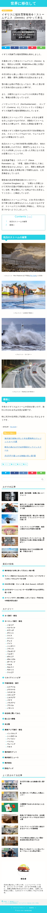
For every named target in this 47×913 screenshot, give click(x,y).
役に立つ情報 (10, 719)
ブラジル (10, 705)
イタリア (10, 625)
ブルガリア (11, 651)
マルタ (9, 664)
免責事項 (31, 907)
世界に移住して (23, 3)
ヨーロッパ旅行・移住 (13, 621)
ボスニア (10, 656)
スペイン (10, 638)
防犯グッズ (9, 768)
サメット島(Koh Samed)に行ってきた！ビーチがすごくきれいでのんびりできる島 (25, 577)
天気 (19, 464)
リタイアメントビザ (12, 677)
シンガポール (12, 736)
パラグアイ (11, 703)
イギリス (6, 464)
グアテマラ (11, 689)
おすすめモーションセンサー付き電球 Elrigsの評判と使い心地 (25, 591)
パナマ (9, 700)
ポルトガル (11, 659)
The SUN (33, 275)
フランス (10, 649)
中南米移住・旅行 (12, 683)
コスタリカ (11, 692)
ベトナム (10, 741)
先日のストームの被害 (18, 221)
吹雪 (13, 464)
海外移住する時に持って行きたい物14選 (20, 570)
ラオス (9, 747)
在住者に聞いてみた (12, 713)
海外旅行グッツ (11, 752)
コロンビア (11, 695)
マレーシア (11, 744)
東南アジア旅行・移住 (13, 730)
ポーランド (11, 662)
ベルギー (10, 654)
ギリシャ (10, 633)
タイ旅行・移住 (11, 616)
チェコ (9, 641)
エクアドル (11, 687)
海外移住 (8, 763)
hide (29, 217)
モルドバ (10, 667)
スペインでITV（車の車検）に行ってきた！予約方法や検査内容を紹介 (24, 599)
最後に (12, 225)
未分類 (7, 724)
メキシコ (10, 708)
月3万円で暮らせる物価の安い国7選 (20, 456)
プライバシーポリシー (19, 907)
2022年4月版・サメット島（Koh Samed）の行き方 (24, 584)
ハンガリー (11, 646)
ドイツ (9, 643)
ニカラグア (11, 697)
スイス (9, 635)
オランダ (10, 630)
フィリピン (11, 739)
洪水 (25, 464)
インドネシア (12, 733)
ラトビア (10, 672)
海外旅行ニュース (7, 10)
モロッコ (10, 670)
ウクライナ (11, 627)
